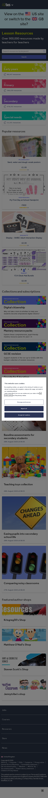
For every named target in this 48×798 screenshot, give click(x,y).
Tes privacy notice (20, 395)
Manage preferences (24, 402)
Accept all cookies (24, 415)
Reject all (24, 408)
